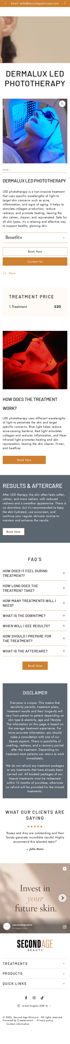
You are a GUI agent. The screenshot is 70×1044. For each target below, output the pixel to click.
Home (6, 170)
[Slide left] (6, 3)
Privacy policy (45, 1020)
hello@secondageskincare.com (39, 3)
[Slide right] (64, 3)
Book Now (35, 251)
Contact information (17, 1024)
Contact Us (35, 262)
